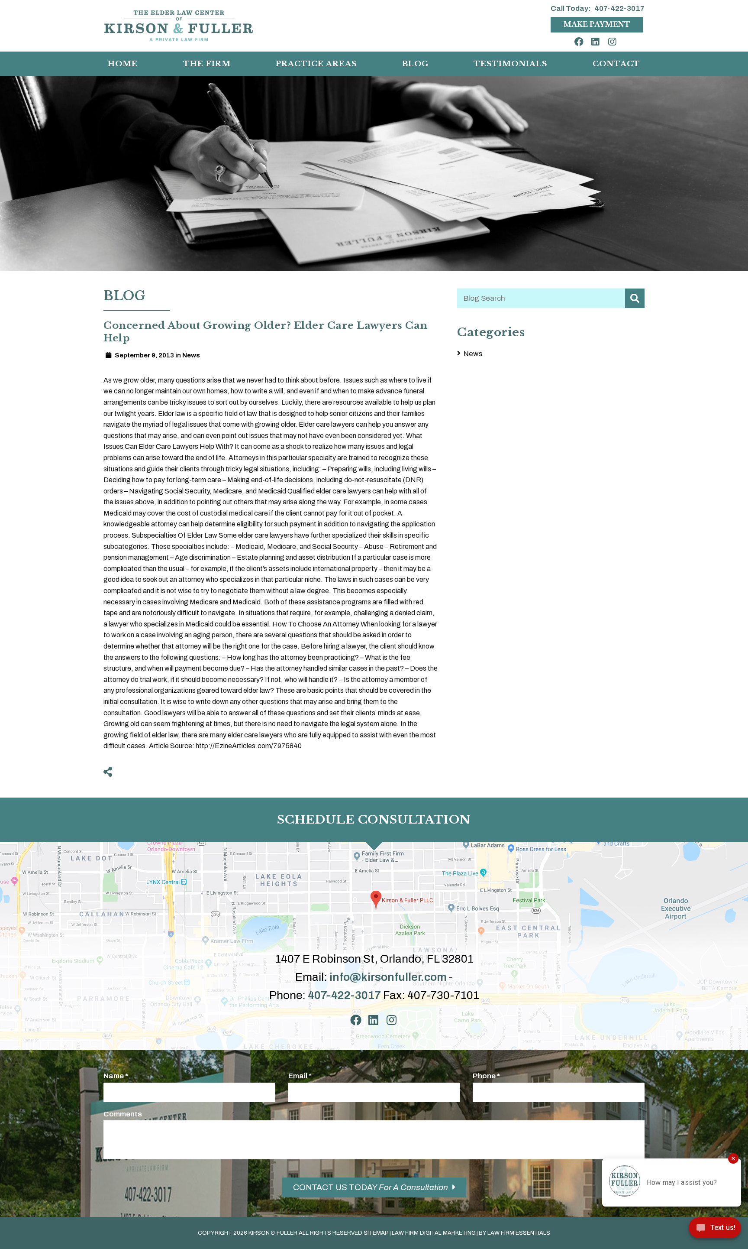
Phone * (486, 1076)
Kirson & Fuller (272, 1233)
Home (123, 63)
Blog (415, 63)
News (473, 354)
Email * (300, 1076)
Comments (122, 1114)
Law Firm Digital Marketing (434, 1233)
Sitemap (376, 1233)
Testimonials (510, 63)
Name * (115, 1076)
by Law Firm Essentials (514, 1233)
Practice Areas (316, 63)
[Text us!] (715, 1230)
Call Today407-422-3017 (598, 8)
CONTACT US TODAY (370, 1187)
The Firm (207, 63)
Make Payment (596, 24)
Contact (616, 63)
